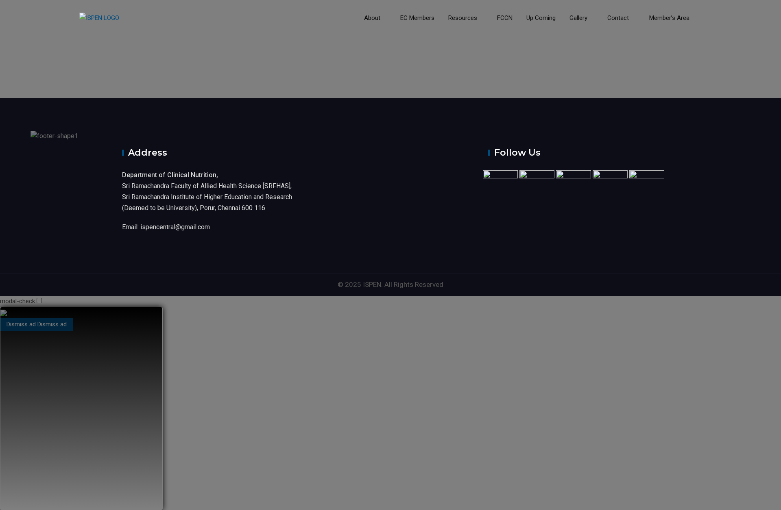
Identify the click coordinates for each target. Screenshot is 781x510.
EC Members (417, 18)
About (372, 18)
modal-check (17, 301)
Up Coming (541, 18)
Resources (462, 18)
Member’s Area (668, 18)
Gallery (578, 18)
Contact (618, 18)
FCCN (505, 18)
